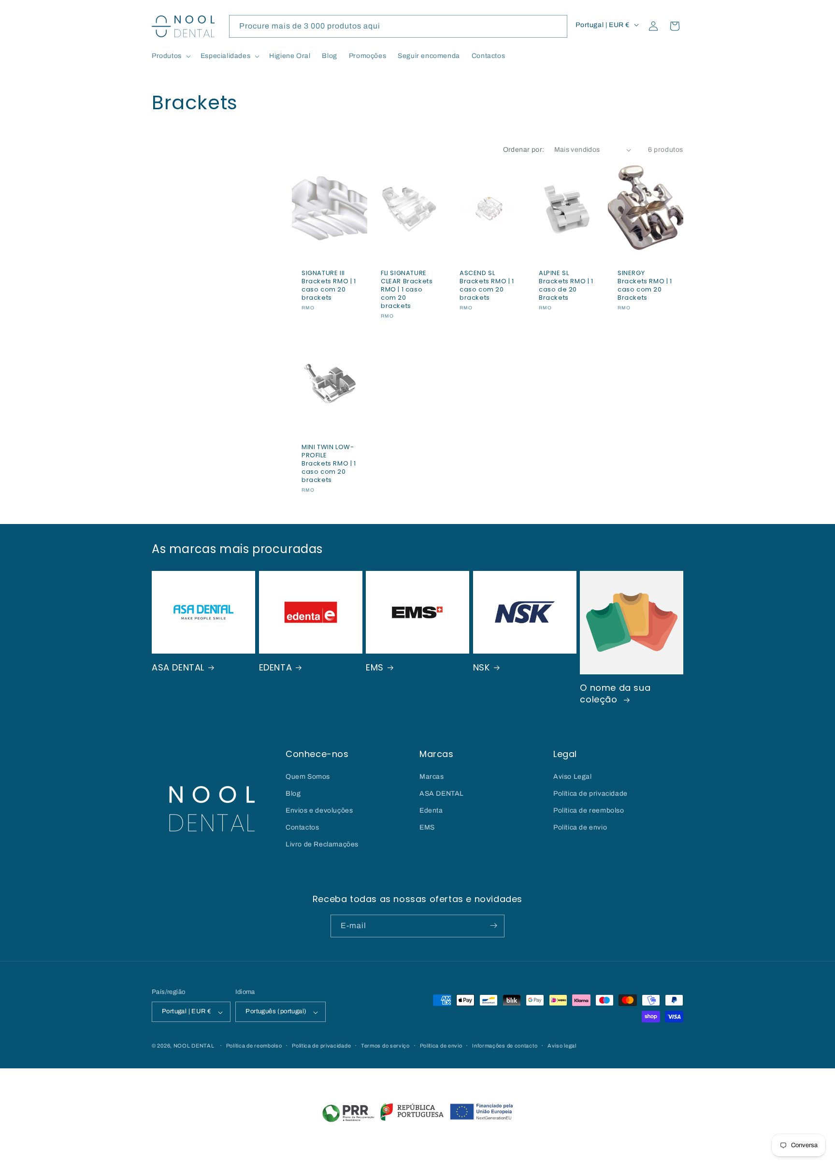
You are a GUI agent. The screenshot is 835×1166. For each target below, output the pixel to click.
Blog (293, 793)
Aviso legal (561, 1046)
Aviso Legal (572, 776)
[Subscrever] (493, 925)
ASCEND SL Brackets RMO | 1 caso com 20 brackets (487, 286)
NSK (481, 667)
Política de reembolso (588, 810)
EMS (375, 667)
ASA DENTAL (178, 667)
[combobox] (398, 26)
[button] (170, 56)
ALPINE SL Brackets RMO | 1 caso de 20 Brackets (566, 286)
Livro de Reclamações (322, 844)
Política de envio (580, 827)
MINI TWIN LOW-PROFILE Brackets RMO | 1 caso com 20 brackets (329, 464)
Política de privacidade (590, 793)
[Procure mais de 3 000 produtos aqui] (556, 26)
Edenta (431, 810)
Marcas (431, 776)
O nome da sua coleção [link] (615, 694)
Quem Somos (308, 776)
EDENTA (275, 667)
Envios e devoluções (319, 810)
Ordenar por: (524, 149)
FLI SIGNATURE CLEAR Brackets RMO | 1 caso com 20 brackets (406, 290)
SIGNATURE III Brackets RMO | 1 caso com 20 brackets (329, 286)
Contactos (302, 827)
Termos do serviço (385, 1046)
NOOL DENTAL (194, 1046)
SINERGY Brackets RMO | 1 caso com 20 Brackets (645, 286)
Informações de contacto (504, 1046)
